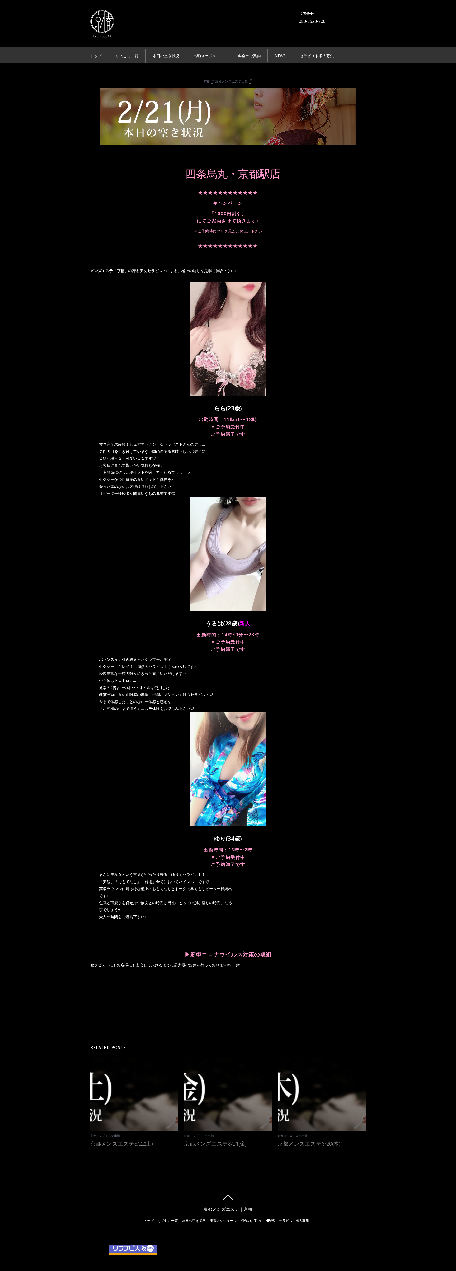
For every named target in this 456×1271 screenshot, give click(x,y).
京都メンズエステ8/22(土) (121, 1143)
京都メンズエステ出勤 (231, 81)
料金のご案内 (249, 55)
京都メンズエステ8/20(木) (309, 1143)
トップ (96, 55)
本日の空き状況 (166, 55)
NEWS (280, 55)
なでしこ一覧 (127, 55)
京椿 (207, 81)
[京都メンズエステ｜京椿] (102, 34)
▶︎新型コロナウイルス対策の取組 (228, 954)
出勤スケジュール (208, 55)
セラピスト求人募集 (317, 55)
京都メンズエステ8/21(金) (215, 1143)
